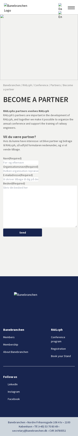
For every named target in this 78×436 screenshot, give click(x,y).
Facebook (14, 399)
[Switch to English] (60, 15)
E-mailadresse (18, 175)
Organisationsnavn (20, 166)
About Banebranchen (15, 352)
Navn (12, 158)
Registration (58, 348)
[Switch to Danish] (60, 7)
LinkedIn (13, 384)
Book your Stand (61, 356)
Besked (14, 183)
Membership (10, 344)
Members (9, 337)
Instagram (14, 391)
